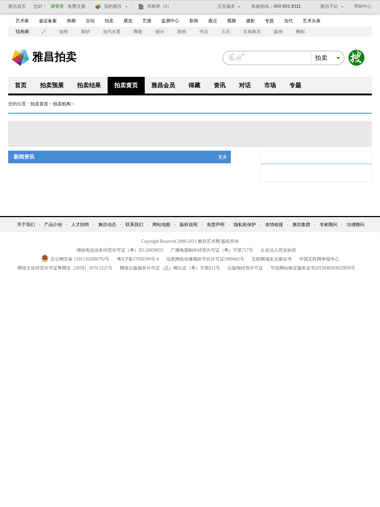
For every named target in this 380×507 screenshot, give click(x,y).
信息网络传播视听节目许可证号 (205, 259)
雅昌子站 (329, 6)
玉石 (225, 31)
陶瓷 (138, 31)
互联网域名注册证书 (272, 259)
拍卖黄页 (126, 85)
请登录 (57, 6)
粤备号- (138, 259)
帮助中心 (363, 6)
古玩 (90, 20)
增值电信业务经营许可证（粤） (119, 250)
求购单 (159, 6)
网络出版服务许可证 (170, 268)
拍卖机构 (62, 104)
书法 (203, 31)
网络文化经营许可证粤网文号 (64, 268)
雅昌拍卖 (54, 56)
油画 (63, 31)
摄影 (250, 20)
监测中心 (170, 20)
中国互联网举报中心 (319, 259)
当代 (288, 20)
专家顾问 (328, 224)
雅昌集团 (301, 224)
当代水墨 (112, 31)
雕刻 (300, 31)
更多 (222, 157)
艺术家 (22, 20)
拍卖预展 (52, 85)
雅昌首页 (17, 6)
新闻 (193, 20)
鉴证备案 (48, 20)
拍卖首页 (39, 104)
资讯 (220, 85)
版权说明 (188, 224)
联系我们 (134, 224)
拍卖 (109, 20)
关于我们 (26, 224)
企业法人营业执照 (278, 250)
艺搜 (146, 20)
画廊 (71, 20)
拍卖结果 (89, 85)
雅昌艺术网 (20, 58)
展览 (128, 20)
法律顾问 (355, 224)
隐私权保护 (245, 224)
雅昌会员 (163, 85)
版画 (278, 31)
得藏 (194, 85)
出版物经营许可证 (245, 268)
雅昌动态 (107, 224)
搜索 (356, 58)
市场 (270, 85)
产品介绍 (53, 224)
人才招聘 (80, 224)
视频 (231, 20)
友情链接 (274, 224)
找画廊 (22, 31)
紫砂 (85, 31)
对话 (245, 85)
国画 (181, 31)
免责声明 (216, 224)
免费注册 (76, 6)
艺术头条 (312, 20)
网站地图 (161, 224)
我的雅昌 (113, 6)
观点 (212, 20)
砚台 (159, 31)
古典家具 (252, 31)
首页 (21, 85)
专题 (269, 20)
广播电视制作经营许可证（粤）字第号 (212, 250)
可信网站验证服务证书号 (313, 268)
